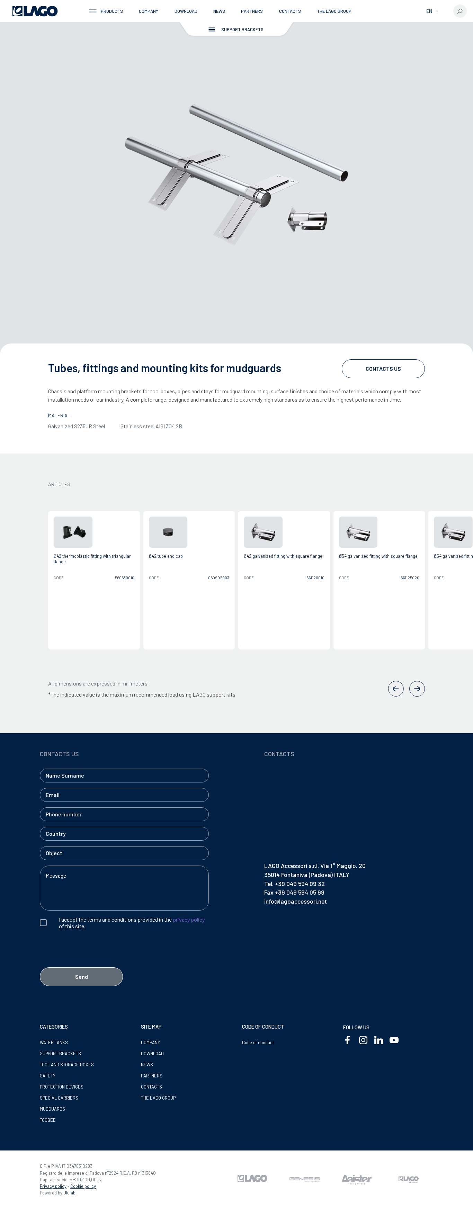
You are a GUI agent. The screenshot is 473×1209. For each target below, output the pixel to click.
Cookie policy (83, 1186)
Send (81, 976)
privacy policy (189, 919)
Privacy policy (53, 1186)
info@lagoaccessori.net (295, 901)
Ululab (69, 1192)
